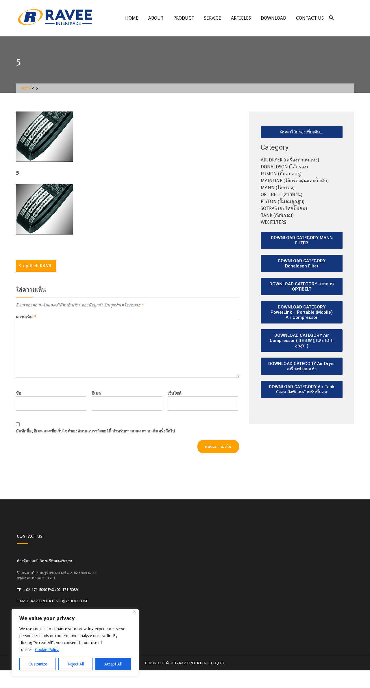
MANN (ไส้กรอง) (278, 187)
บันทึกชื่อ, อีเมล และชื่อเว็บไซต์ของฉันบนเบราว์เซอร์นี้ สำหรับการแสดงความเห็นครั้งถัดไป (95, 431)
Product (183, 18)
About (156, 18)
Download (273, 18)
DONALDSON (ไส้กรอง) (284, 167)
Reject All (76, 664)
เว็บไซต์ (175, 393)
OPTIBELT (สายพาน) (281, 194)
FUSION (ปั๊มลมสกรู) (281, 173)
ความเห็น (26, 316)
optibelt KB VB (37, 265)
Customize (38, 664)
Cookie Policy (47, 649)
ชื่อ (18, 393)
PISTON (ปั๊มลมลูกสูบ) (282, 201)
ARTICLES (241, 18)
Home (131, 18)
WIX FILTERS (273, 222)
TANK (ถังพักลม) (277, 215)
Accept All (113, 664)
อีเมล (96, 393)
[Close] (135, 611)
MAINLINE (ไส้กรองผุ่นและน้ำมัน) (295, 180)
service (212, 18)
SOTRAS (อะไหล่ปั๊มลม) (284, 208)
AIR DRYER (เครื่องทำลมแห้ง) (290, 160)
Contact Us (310, 18)
